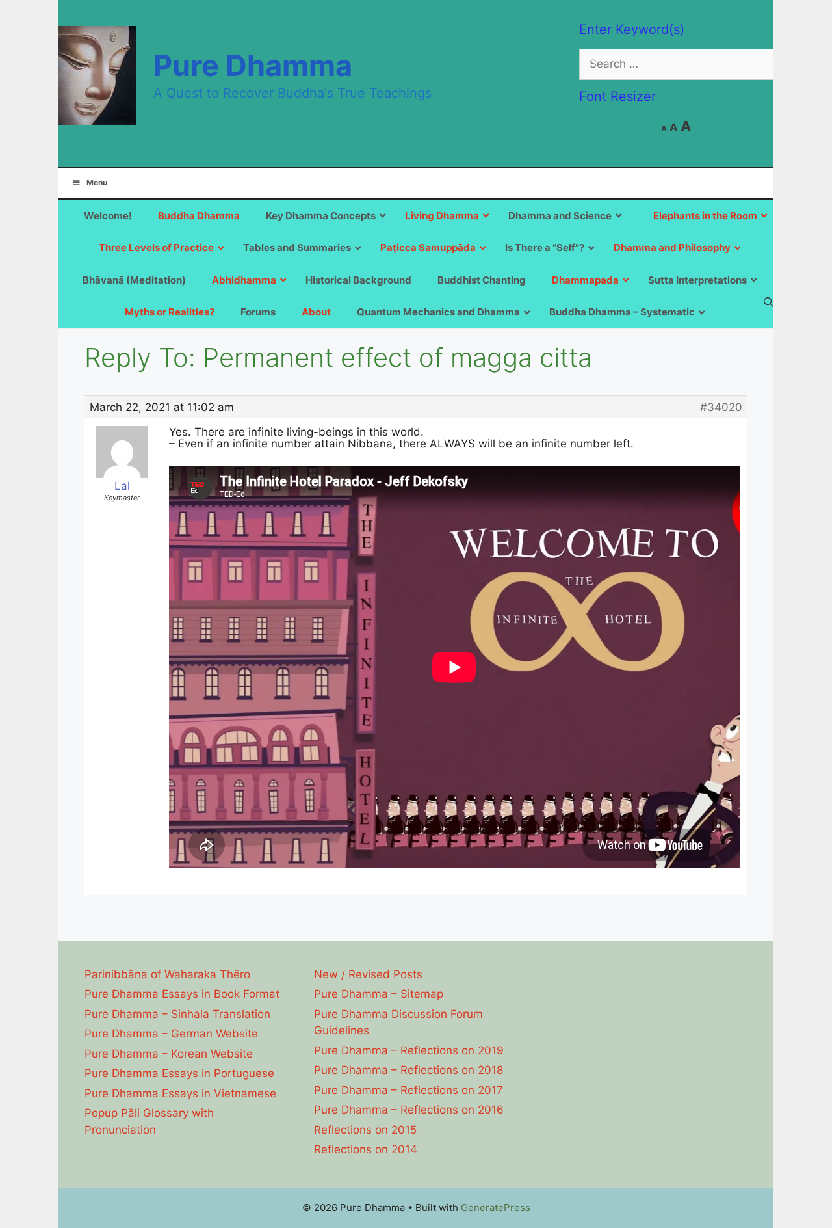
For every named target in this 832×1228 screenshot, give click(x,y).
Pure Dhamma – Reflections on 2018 (408, 1069)
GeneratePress (495, 1207)
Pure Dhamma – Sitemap (378, 993)
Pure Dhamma (252, 65)
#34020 (721, 407)
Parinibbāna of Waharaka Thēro (167, 974)
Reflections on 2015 (365, 1129)
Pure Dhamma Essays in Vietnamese (180, 1093)
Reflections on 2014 (365, 1149)
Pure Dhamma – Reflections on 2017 (408, 1090)
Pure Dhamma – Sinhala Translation (177, 1014)
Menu (96, 182)
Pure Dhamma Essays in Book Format (182, 993)
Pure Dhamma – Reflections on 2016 (409, 1109)
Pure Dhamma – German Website (171, 1033)
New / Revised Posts (368, 974)
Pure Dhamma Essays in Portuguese (179, 1073)
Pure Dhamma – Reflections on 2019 (409, 1050)
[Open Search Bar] (769, 302)
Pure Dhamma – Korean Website (168, 1053)
